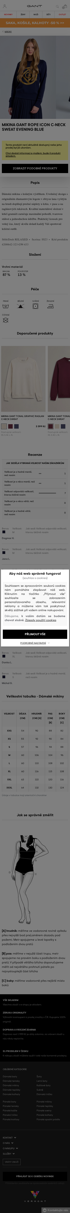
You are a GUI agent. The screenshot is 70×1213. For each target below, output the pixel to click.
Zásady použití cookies (40, 620)
